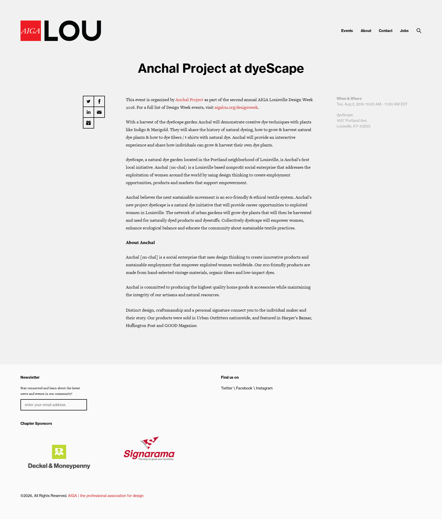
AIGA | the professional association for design (105, 495)
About (366, 30)
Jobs (404, 30)
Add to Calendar (88, 121)
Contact (385, 30)
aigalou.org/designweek (236, 107)
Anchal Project (189, 100)
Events (347, 30)
